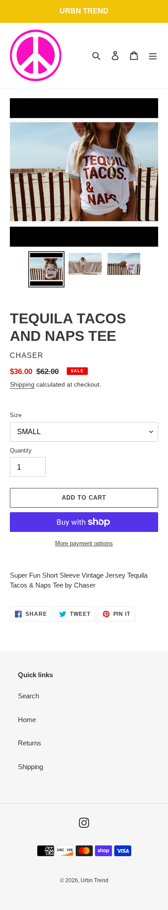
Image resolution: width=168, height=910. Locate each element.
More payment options (84, 543)
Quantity (21, 450)
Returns (29, 743)
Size (16, 415)
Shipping (22, 384)
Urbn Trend (94, 880)
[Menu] (152, 55)
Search (28, 696)
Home (27, 719)
